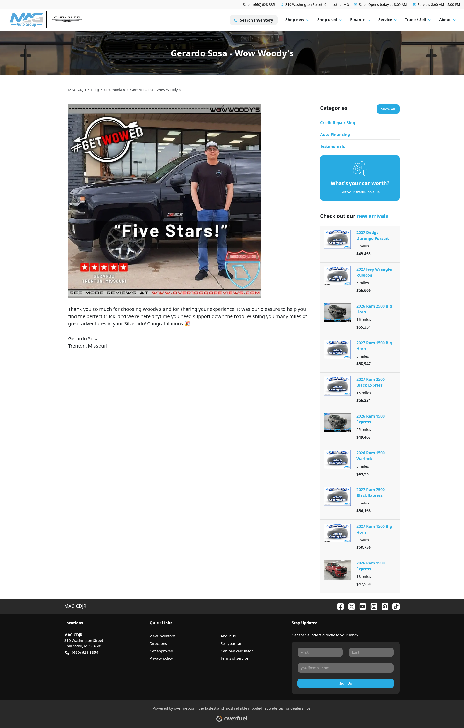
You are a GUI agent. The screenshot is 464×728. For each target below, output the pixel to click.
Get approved (161, 650)
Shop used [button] (327, 19)
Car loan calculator (237, 650)
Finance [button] (357, 19)
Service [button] (385, 19)
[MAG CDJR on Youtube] (360, 606)
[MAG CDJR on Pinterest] (383, 606)
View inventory (162, 635)
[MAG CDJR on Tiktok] (394, 606)
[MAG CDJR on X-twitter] (349, 606)
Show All (388, 109)
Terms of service (234, 658)
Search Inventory (256, 20)
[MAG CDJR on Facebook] (338, 606)
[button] (315, 4)
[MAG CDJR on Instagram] (371, 606)
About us (228, 635)
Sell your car (231, 643)
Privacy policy (161, 658)
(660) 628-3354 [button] (85, 652)
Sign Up (345, 683)
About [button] (445, 19)
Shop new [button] (294, 19)
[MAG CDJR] (54, 20)
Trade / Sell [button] (415, 19)
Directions (158, 643)
